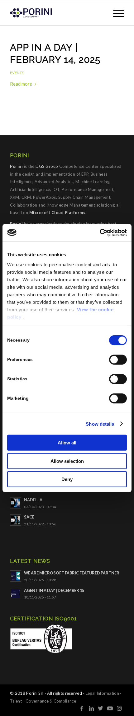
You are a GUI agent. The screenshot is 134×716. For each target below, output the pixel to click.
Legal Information (102, 693)
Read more (21, 84)
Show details (100, 423)
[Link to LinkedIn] (91, 708)
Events (17, 73)
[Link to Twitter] (100, 708)
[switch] (118, 360)
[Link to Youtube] (110, 708)
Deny (67, 479)
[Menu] (115, 12)
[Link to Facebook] (82, 708)
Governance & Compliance (51, 700)
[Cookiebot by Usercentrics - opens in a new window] (99, 232)
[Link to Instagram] (119, 708)
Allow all (67, 442)
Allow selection (67, 460)
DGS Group (47, 166)
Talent (16, 700)
